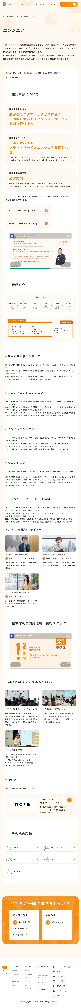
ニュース (40, 986)
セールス (27, 970)
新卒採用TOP (57, 922)
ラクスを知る (20, 4)
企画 (26, 977)
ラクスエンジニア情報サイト (22, 211)
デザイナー (27, 985)
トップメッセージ (16, 977)
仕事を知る (28, 4)
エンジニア (27, 981)
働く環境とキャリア (44, 4)
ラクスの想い (15, 970)
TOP (6, 16)
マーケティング (28, 974)
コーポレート (28, 988)
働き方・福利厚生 (42, 972)
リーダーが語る (15, 981)
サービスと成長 (15, 974)
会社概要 (14, 985)
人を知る (35, 4)
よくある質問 (54, 4)
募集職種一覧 (24, 922)
